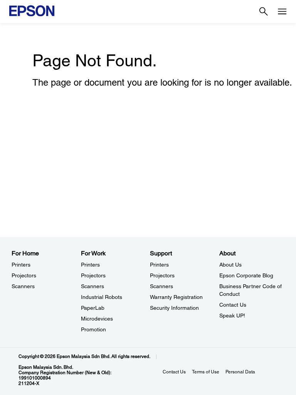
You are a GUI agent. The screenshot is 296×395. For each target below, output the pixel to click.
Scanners (23, 286)
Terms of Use (205, 372)
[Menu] (282, 11)
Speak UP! (232, 315)
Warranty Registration (176, 297)
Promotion (93, 329)
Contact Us (232, 305)
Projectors (24, 275)
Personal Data (240, 372)
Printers (21, 265)
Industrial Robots (101, 297)
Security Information (174, 308)
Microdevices (97, 319)
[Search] (263, 11)
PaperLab (92, 308)
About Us (230, 265)
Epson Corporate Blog (246, 275)
